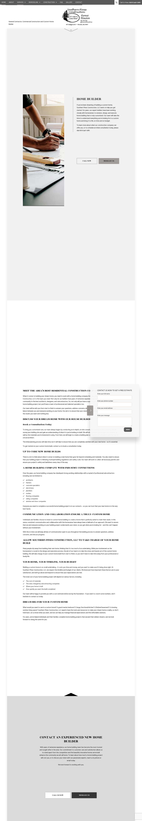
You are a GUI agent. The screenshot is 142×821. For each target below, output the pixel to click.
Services (20, 2)
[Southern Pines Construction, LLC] (77, 16)
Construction (49, 2)
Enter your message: (103, 415)
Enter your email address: (105, 408)
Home (4, 2)
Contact (78, 2)
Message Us (109, 161)
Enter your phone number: (105, 401)
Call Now (87, 161)
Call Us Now (58, 795)
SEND (128, 430)
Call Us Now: (130, 2)
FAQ (61, 2)
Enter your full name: (103, 394)
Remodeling (33, 2)
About (11, 2)
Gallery (69, 2)
